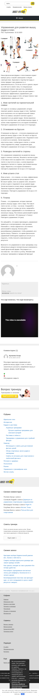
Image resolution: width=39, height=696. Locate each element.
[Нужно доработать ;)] (2, 293)
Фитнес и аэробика (5, 590)
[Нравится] (4, 373)
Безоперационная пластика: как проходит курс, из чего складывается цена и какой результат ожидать (18, 580)
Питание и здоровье (11, 461)
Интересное (8, 422)
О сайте (9, 7)
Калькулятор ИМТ (9, 629)
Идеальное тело (9, 419)
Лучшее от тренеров (10, 611)
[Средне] (5, 293)
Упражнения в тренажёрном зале (15, 469)
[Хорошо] (7, 293)
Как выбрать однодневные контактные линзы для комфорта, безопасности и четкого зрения (17, 573)
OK (23, 694)
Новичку (7, 443)
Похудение (7, 608)
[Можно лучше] (4, 293)
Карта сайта (7, 662)
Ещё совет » (12, 538)
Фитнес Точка (26, 507)
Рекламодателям (17, 7)
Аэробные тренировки (14, 428)
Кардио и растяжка (10, 425)
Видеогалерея (8, 627)
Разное (6, 466)
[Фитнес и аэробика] (19, 12)
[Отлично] (8, 293)
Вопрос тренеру (28, 7)
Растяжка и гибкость (13, 435)
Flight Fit (28, 505)
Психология (8, 464)
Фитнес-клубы (9, 472)
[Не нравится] (4, 376)
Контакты (6, 651)
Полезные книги (8, 631)
